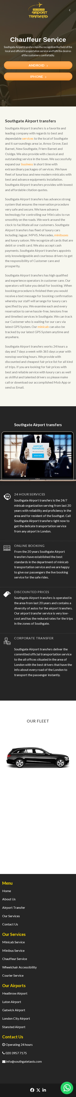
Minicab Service (13, 942)
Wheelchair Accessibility (19, 967)
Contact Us (10, 924)
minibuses (61, 235)
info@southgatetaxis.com (23, 1061)
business (27, 164)
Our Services (11, 916)
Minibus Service (13, 950)
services (27, 138)
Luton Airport (11, 1002)
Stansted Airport (13, 1027)
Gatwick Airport (13, 1010)
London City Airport (16, 1018)
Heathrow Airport (14, 993)
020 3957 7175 (16, 1053)
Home (6, 891)
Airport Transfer (13, 907)
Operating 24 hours (19, 1044)
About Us (9, 899)
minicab (43, 326)
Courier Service (13, 975)
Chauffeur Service (14, 959)
